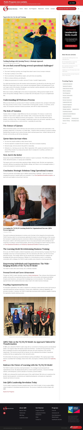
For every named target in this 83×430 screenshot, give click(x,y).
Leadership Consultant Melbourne (69, 113)
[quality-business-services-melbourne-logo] (11, 9)
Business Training (15, 63)
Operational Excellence (67, 86)
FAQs (37, 417)
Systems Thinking (66, 120)
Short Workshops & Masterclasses (56, 416)
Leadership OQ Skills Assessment (40, 413)
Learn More (72, 3)
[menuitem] (21, 9)
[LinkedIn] (4, 413)
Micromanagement (66, 118)
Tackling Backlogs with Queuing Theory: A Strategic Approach (23, 61)
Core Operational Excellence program (43, 175)
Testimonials (22, 413)
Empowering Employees (67, 111)
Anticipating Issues (75, 120)
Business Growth (66, 97)
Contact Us (38, 419)
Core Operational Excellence (12, 244)
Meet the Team (22, 410)
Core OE (54, 410)
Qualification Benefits (57, 419)
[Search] (78, 9)
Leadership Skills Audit (67, 102)
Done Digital (20, 428)
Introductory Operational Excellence (30, 244)
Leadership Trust (75, 109)
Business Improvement (67, 100)
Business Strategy (8, 63)
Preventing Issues (75, 118)
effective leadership (67, 90)
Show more (64, 123)
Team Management (66, 93)
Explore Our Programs (8, 391)
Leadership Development (67, 84)
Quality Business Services (68, 88)
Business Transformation (67, 95)
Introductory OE (55, 413)
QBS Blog (21, 415)
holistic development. (33, 275)
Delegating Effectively (67, 106)
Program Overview (40, 410)
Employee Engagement (67, 104)
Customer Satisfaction (67, 116)
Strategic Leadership (67, 109)
